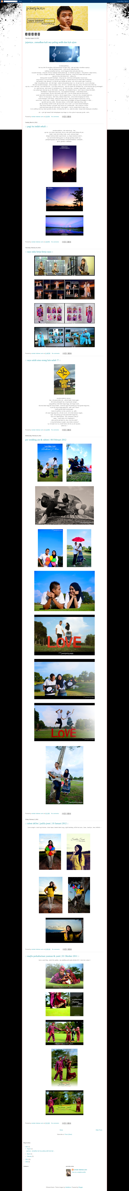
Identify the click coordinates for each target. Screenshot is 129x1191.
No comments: (55, 116)
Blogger (81, 1187)
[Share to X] (67, 117)
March (29, 1154)
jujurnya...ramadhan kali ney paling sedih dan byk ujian (50, 42)
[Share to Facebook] (68, 117)
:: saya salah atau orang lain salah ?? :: (43, 360)
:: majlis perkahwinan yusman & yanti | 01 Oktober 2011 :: (52, 956)
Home (61, 1130)
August (29, 1148)
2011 (26, 1159)
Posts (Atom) (68, 1134)
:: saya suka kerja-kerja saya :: (39, 251)
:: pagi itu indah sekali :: (36, 126)
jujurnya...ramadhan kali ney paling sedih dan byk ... (40, 1151)
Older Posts (99, 1130)
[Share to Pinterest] (70, 117)
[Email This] (63, 117)
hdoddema (68, 1187)
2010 (26, 1161)
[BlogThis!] (65, 117)
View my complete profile (79, 1172)
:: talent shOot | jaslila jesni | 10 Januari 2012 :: (46, 823)
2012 (26, 1146)
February (29, 1156)
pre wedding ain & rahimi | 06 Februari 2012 (45, 439)
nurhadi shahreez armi (80, 1169)
